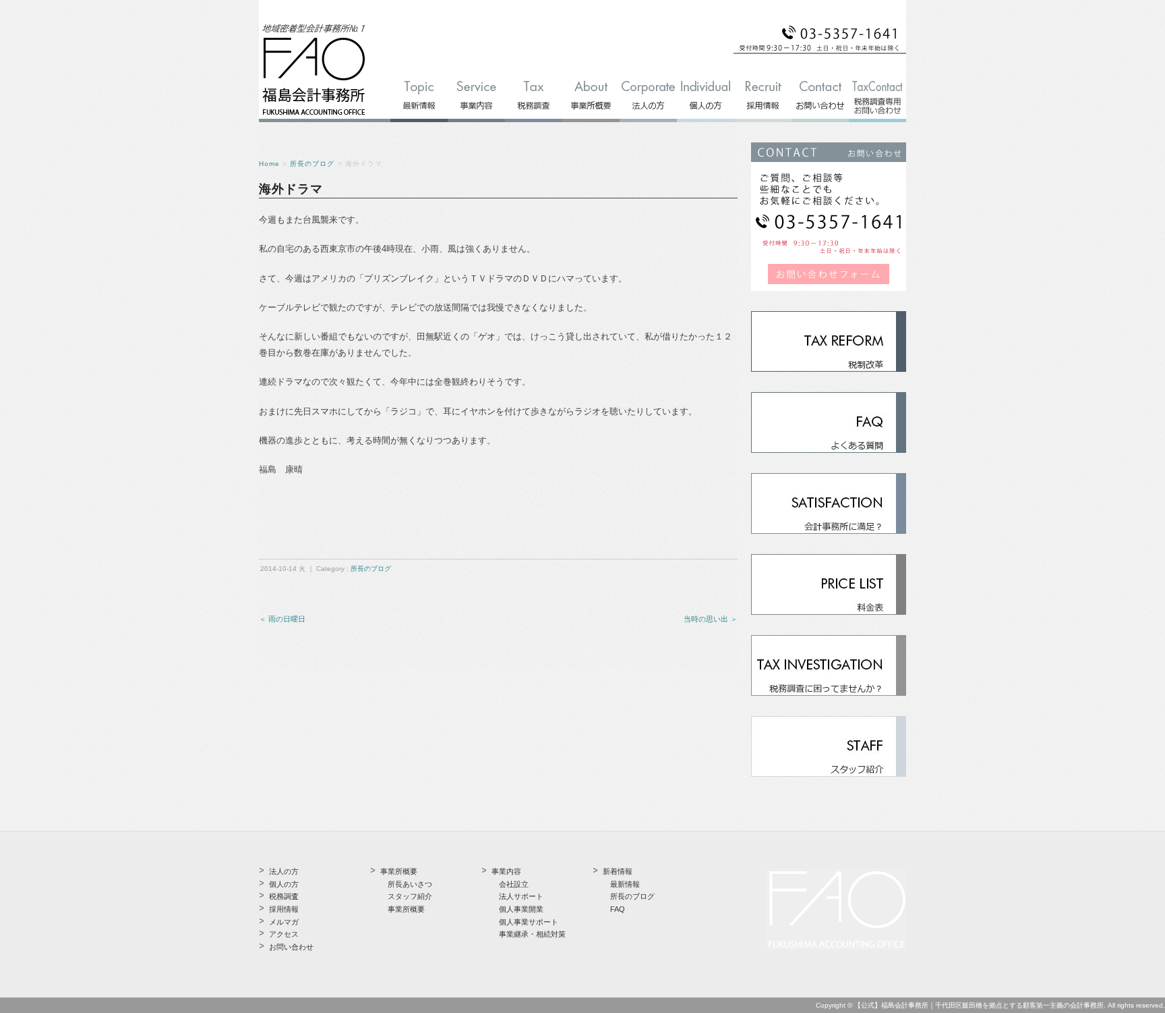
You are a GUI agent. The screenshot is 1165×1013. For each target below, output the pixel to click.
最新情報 (625, 884)
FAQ (617, 909)
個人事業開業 (521, 909)
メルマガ (284, 922)
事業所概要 (406, 909)
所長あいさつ (410, 884)
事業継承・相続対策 (532, 934)
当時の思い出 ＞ (711, 619)
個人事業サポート (528, 922)
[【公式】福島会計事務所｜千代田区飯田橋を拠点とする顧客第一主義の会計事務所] (314, 116)
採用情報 (284, 909)
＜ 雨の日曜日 (282, 619)
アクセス (284, 934)
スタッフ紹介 (410, 896)
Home (269, 163)
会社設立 (514, 884)
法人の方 (284, 871)
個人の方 (284, 884)
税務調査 (284, 896)
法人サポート (521, 896)
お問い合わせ (291, 947)
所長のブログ (312, 163)
